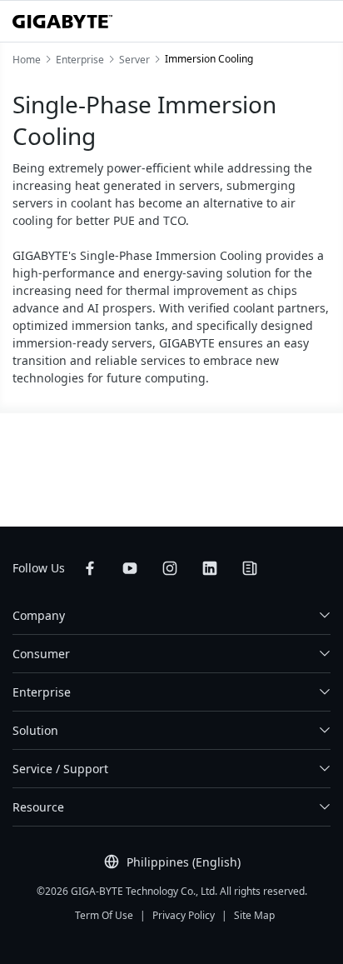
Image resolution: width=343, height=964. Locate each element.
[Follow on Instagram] (170, 568)
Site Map (254, 915)
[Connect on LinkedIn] (210, 568)
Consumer (41, 654)
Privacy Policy (183, 915)
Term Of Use (104, 915)
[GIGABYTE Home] (62, 21)
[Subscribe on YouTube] (130, 568)
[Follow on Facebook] (90, 568)
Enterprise (41, 692)
